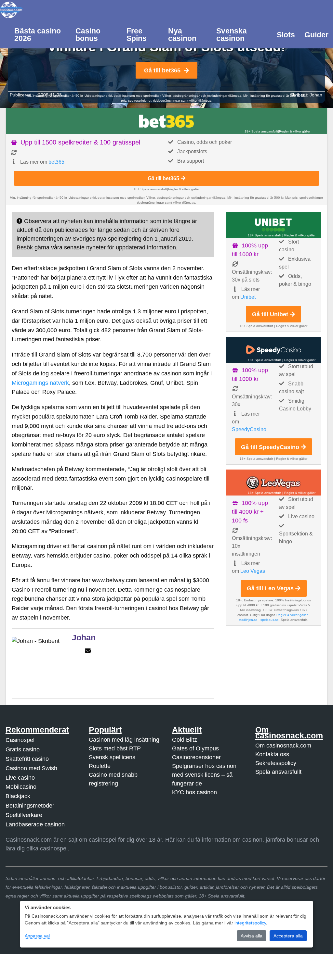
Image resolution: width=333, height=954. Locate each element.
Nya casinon (182, 35)
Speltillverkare (24, 815)
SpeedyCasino (249, 429)
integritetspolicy (250, 922)
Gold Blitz (184, 739)
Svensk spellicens (112, 757)
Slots (286, 35)
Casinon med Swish (31, 768)
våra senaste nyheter (78, 247)
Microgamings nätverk (40, 383)
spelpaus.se (269, 619)
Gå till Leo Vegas (270, 588)
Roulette (100, 766)
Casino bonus (87, 35)
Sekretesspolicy (275, 763)
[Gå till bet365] (166, 121)
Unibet (248, 297)
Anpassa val (37, 935)
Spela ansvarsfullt (278, 772)
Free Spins (137, 35)
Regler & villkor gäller (294, 131)
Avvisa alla (251, 935)
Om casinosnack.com (283, 745)
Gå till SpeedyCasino (270, 447)
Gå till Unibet (270, 314)
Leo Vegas (252, 571)
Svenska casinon (231, 35)
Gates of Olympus (195, 748)
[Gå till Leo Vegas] (273, 483)
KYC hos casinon (194, 792)
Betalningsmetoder (30, 805)
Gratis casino (23, 749)
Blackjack (18, 796)
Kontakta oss (272, 754)
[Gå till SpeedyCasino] (273, 350)
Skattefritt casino (27, 759)
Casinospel (20, 740)
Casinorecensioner (196, 757)
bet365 (56, 162)
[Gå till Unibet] (273, 225)
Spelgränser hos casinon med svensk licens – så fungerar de (204, 775)
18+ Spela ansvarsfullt (261, 131)
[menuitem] (40, 34)
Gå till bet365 (162, 70)
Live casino (20, 777)
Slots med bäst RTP (115, 748)
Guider (316, 35)
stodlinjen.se (248, 619)
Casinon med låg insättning (124, 739)
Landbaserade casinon (35, 824)
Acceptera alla (288, 935)
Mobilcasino (21, 787)
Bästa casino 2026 (37, 35)
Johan (316, 94)
